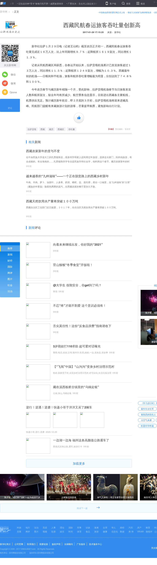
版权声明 (56, 544)
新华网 (3, 11)
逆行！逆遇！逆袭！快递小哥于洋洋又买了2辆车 (59, 407)
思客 (19, 531)
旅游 (96, 531)
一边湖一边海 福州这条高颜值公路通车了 (81, 440)
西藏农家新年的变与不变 (43, 151)
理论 (62, 527)
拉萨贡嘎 (32, 129)
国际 (10, 266)
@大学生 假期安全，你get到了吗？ (77, 285)
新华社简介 (5, 544)
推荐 (10, 248)
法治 (10, 291)
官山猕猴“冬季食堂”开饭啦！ (73, 265)
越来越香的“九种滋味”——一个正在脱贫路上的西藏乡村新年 (67, 176)
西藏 (42, 129)
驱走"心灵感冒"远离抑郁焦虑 (139, 12)
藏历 (51, 129)
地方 (28, 527)
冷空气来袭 (146, 420)
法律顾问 (68, 544)
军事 (79, 527)
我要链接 (43, 544)
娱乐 (62, 531)
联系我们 (31, 544)
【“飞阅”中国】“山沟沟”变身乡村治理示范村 (83, 366)
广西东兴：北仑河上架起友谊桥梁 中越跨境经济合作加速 (86, 3)
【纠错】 (111, 129)
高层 (45, 527)
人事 (53, 527)
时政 (19, 527)
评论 (10, 107)
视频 (45, 531)
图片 (10, 279)
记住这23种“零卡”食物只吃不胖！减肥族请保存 (32, 3)
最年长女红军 (147, 408)
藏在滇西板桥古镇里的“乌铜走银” (76, 387)
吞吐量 (71, 129)
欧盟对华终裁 (147, 425)
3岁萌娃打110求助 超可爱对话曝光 (77, 346)
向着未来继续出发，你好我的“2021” (78, 244)
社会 (10, 285)
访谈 (88, 527)
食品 (88, 531)
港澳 (96, 527)
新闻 (10, 254)
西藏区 (61, 129)
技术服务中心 (95, 544)
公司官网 (19, 544)
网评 (10, 273)
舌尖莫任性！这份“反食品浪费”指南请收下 (82, 326)
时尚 (71, 531)
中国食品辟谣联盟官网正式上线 (112, 12)
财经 (10, 260)
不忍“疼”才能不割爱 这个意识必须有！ (79, 305)
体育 (79, 531)
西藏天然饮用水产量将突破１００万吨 (52, 201)
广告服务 (81, 544)
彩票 (53, 531)
